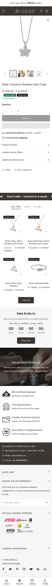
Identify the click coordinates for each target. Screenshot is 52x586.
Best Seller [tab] (16, 206)
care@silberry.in (18, 455)
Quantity (6, 104)
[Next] (46, 73)
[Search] (41, 11)
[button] (47, 11)
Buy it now (26, 125)
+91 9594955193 (19, 460)
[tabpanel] (26, 258)
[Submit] (46, 502)
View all (26, 300)
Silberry (13, 559)
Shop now (26, 340)
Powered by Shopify (11, 563)
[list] (26, 42)
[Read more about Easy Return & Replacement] (6, 432)
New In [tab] (27, 206)
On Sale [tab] (37, 206)
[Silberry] (25, 11)
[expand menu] (3, 11)
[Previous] (5, 73)
